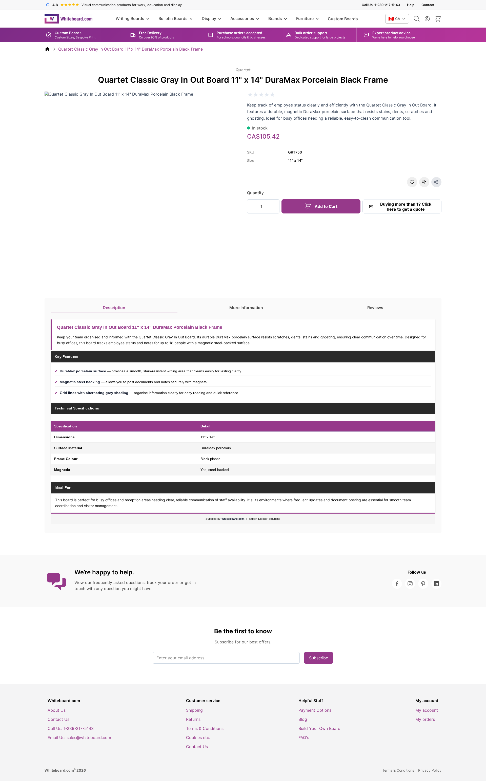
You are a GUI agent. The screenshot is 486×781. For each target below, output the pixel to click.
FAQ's (303, 737)
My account (426, 710)
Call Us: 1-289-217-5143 (381, 5)
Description (114, 307)
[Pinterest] (423, 584)
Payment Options (314, 710)
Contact (427, 5)
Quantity (255, 192)
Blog (302, 719)
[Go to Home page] (68, 19)
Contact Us (58, 719)
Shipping (194, 710)
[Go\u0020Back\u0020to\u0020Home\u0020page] (47, 49)
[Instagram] (410, 584)
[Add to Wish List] (412, 182)
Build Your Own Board (319, 728)
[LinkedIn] (436, 584)
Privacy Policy (429, 770)
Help (410, 5)
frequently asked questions (119, 582)
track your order (162, 582)
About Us (57, 710)
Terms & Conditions (205, 728)
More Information (246, 307)
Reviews (375, 307)
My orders (425, 719)
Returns (193, 719)
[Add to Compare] (424, 182)
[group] (261, 95)
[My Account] (427, 19)
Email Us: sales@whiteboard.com (79, 737)
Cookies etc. (198, 737)
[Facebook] (397, 584)
